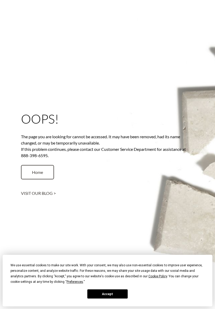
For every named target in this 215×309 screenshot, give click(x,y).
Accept (107, 294)
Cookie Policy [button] (157, 276)
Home (37, 172)
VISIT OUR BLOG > (38, 193)
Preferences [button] (75, 282)
